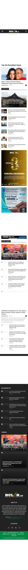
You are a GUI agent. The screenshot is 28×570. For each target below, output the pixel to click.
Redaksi (22, 532)
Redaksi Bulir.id (4, 85)
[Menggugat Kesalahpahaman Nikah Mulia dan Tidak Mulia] (4, 399)
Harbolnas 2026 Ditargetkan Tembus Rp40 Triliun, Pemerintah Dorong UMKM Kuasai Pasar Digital (17, 271)
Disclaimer (13, 534)
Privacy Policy (21, 534)
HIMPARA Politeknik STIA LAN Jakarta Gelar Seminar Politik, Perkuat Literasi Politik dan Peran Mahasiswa (13, 255)
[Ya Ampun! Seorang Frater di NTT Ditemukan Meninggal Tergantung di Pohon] (4, 139)
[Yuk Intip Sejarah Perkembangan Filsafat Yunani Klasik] (4, 412)
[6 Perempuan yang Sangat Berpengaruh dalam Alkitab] (4, 146)
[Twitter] (19, 527)
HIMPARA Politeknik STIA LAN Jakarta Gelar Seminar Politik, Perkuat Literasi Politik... (13, 312)
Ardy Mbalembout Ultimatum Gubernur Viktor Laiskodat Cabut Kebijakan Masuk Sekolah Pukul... (17, 406)
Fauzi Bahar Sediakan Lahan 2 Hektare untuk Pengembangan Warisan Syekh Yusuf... (17, 347)
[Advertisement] (14, 15)
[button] (2, 31)
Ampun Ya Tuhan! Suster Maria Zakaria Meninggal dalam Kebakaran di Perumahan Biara (17, 111)
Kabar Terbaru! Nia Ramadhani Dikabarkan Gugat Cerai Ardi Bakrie (12, 82)
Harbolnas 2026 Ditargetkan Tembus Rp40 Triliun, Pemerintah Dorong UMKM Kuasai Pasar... (17, 333)
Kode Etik (14, 535)
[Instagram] (12, 527)
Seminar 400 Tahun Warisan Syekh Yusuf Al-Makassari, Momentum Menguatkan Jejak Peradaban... (16, 340)
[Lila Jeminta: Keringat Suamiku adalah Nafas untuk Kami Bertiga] (4, 393)
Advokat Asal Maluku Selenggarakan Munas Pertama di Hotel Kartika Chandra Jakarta (18, 425)
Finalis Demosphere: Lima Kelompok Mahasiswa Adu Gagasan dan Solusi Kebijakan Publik (16, 263)
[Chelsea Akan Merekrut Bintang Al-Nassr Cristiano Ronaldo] (4, 118)
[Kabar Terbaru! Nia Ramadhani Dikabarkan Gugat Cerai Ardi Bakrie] (14, 73)
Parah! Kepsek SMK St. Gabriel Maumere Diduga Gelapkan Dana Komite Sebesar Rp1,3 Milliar (16, 131)
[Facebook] (8, 527)
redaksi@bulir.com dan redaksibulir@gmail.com (15, 517)
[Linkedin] (15, 527)
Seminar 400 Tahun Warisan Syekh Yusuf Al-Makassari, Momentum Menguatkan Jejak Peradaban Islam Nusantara (17, 278)
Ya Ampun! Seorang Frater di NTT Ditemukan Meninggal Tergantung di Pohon (16, 139)
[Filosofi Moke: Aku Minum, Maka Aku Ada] (4, 419)
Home (2, 34)
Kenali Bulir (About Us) (13, 532)
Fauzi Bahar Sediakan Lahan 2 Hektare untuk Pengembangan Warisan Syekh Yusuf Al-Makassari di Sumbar (16, 285)
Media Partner (6, 534)
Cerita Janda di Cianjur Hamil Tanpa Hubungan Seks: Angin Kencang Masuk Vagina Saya (16, 124)
